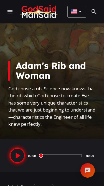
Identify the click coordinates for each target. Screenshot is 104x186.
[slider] (61, 155)
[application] (52, 155)
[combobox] (76, 11)
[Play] (17, 155)
